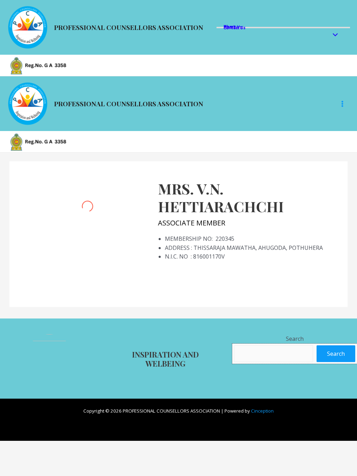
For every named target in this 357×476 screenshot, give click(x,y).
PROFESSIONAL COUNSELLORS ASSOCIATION (128, 27)
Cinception (262, 411)
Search (295, 339)
